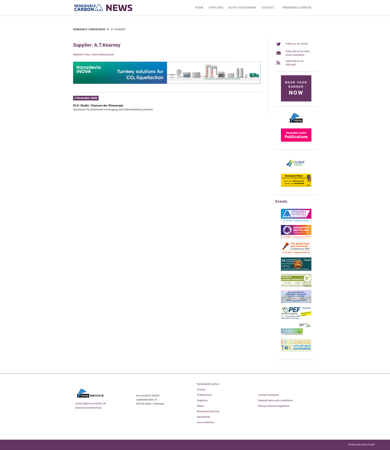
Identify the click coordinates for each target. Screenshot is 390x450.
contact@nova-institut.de (90, 403)
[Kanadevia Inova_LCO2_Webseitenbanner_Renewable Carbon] (167, 83)
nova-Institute (205, 422)
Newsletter (203, 416)
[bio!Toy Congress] (296, 351)
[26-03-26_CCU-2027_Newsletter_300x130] (296, 253)
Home (199, 7)
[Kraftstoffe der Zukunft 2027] (296, 334)
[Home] (103, 7)
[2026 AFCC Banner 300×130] (296, 302)
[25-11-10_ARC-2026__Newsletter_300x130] (296, 237)
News (200, 405)
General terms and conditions (275, 400)
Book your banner (242, 7)
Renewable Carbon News (89, 29)
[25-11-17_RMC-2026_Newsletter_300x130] (296, 221)
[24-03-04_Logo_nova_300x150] (296, 124)
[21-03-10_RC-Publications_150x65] (296, 140)
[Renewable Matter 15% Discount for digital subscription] (296, 186)
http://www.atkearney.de (99, 54)
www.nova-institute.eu (88, 407)
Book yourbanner (296, 88)
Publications (204, 394)
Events (201, 389)
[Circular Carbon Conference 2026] (296, 286)
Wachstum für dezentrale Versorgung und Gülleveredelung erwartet (113, 109)
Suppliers (216, 7)
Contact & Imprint (268, 394)
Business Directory (208, 411)
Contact (268, 7)
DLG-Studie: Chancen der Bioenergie (98, 105)
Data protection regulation (273, 405)
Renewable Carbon (297, 7)
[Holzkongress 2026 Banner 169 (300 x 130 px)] (296, 269)
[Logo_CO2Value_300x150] (296, 169)
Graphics (202, 400)
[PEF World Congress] (296, 318)
